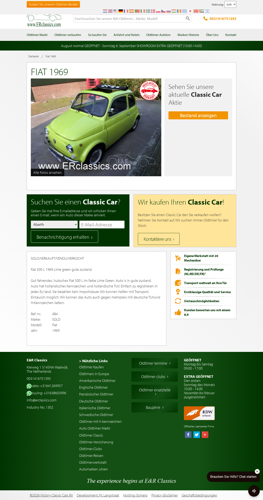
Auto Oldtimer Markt (94, 428)
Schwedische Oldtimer (96, 414)
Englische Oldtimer (93, 387)
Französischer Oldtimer (96, 394)
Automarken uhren (93, 469)
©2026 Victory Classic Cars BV (51, 495)
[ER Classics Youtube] (205, 435)
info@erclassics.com (42, 400)
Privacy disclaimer (164, 495)
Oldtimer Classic (91, 435)
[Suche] (188, 19)
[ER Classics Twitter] (196, 435)
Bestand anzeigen (198, 115)
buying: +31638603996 (48, 393)
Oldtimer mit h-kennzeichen (100, 421)
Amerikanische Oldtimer (97, 380)
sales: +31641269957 (47, 385)
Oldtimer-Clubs (90, 448)
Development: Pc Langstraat (98, 495)
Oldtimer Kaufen (91, 367)
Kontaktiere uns (157, 239)
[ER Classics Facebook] (188, 435)
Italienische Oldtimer (94, 408)
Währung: (218, 4)
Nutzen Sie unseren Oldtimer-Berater (53, 4)
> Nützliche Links (93, 360)
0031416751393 (223, 18)
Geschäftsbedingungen (199, 495)
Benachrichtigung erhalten (63, 237)
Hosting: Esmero (135, 495)
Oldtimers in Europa (94, 373)
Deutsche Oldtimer (93, 401)
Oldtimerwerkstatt (93, 462)
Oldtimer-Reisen (91, 455)
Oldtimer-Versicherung (96, 442)
